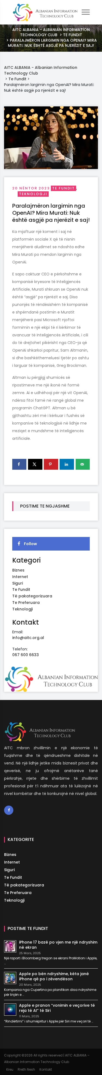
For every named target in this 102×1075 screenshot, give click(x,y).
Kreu (9, 1069)
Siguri (17, 583)
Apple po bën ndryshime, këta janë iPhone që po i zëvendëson (54, 976)
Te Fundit (63, 188)
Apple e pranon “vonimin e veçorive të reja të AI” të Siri (57, 1008)
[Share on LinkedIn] (67, 464)
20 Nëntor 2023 (31, 188)
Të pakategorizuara (32, 596)
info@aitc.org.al (28, 637)
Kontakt (45, 1069)
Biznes (18, 570)
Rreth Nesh (26, 1069)
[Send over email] (83, 464)
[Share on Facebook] (19, 464)
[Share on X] (35, 464)
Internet (20, 576)
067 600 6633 (25, 655)
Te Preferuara (26, 602)
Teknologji (33, 193)
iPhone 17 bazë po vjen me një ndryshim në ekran (58, 944)
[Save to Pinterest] (51, 464)
